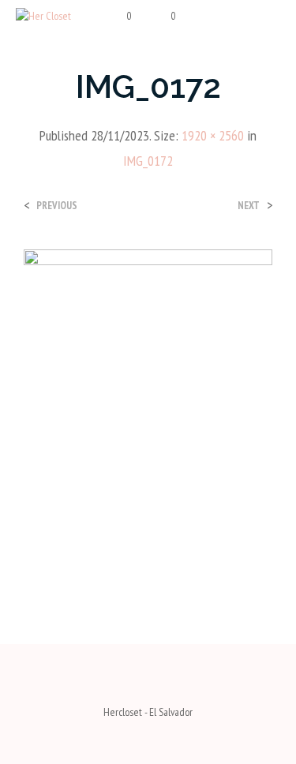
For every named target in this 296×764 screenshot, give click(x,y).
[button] (119, 16)
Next (249, 205)
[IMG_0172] (148, 413)
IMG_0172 (148, 161)
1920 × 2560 (213, 135)
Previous (56, 205)
